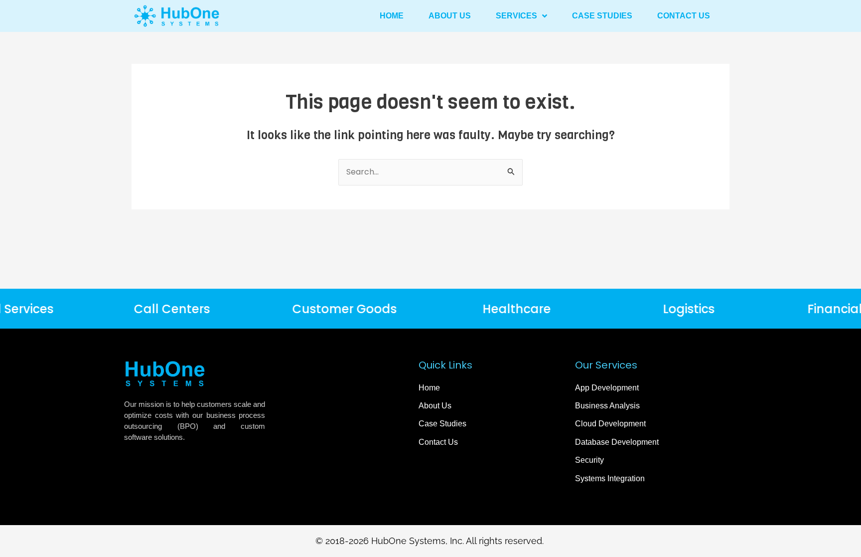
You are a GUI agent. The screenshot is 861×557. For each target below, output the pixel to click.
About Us (450, 15)
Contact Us (683, 15)
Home (392, 15)
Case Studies (602, 15)
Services (516, 15)
